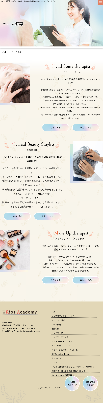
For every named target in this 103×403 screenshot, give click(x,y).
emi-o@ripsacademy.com (28, 331)
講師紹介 (55, 328)
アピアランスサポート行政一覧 (65, 349)
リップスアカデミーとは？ (63, 316)
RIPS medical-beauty (61, 354)
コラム (54, 362)
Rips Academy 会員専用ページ (65, 375)
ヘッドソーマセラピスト (62, 341)
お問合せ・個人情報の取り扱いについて (68, 371)
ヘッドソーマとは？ (60, 337)
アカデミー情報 (58, 320)
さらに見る (55, 127)
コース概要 (56, 324)
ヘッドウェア (57, 333)
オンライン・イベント (61, 358)
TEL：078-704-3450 (10, 328)
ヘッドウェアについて (61, 345)
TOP (4, 51)
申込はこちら (86, 127)
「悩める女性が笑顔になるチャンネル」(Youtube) (73, 366)
